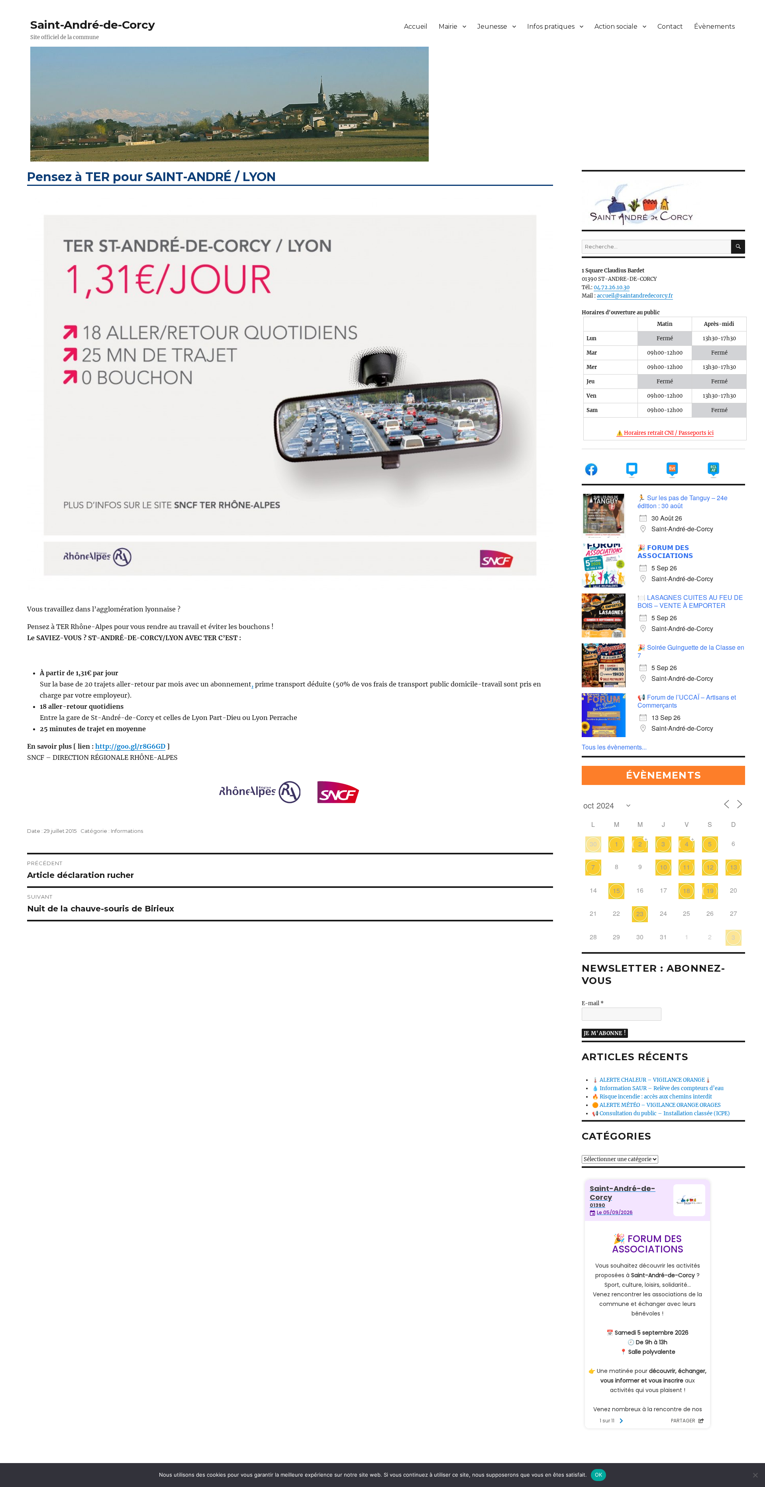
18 (686, 890)
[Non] (755, 1475)
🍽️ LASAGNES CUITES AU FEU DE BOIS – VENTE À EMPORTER (690, 601)
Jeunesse (492, 26)
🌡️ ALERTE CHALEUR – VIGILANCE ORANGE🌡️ (651, 1080)
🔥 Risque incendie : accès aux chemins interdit (652, 1096)
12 (710, 867)
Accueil (416, 26)
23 (639, 913)
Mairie (448, 26)
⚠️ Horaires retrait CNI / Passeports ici (665, 433)
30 (593, 843)
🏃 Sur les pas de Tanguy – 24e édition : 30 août (683, 501)
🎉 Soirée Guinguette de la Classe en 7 (691, 651)
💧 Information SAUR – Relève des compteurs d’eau (658, 1088)
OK (598, 1474)
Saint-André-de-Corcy (92, 25)
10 (663, 867)
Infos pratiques (551, 26)
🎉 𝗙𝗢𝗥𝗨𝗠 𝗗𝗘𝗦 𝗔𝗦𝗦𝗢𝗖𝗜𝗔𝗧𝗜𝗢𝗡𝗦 (665, 551)
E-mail (593, 1003)
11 (686, 867)
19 (710, 890)
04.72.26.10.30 (612, 287)
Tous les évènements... (614, 746)
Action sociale (616, 26)
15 (616, 890)
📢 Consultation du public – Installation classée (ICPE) (661, 1113)
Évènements (714, 26)
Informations (127, 831)
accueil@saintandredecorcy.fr (635, 295)
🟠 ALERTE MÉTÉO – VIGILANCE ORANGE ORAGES (656, 1105)
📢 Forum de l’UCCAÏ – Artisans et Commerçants (687, 701)
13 (733, 867)
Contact (670, 26)
